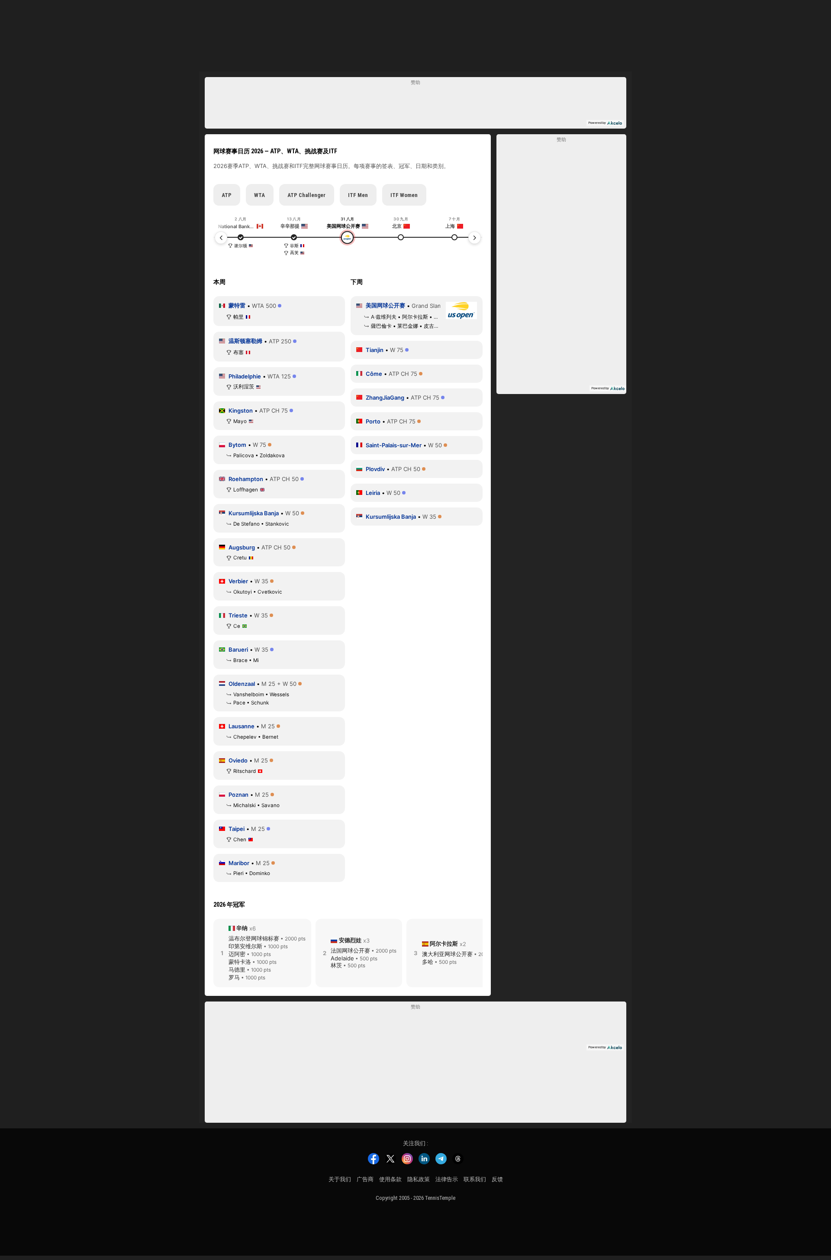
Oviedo (238, 760)
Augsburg (242, 547)
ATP (227, 195)
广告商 (365, 1179)
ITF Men (358, 195)
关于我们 (340, 1179)
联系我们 (475, 1179)
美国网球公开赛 (385, 305)
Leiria (373, 492)
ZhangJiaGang (385, 397)
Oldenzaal (242, 683)
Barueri (238, 649)
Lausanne (241, 726)
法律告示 (446, 1179)
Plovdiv (375, 468)
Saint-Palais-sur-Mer (394, 445)
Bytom (237, 444)
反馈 (497, 1179)
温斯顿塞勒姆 (245, 340)
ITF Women (404, 195)
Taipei (237, 828)
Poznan (238, 794)
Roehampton (246, 478)
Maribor (239, 862)
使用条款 (390, 1179)
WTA (259, 195)
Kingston (241, 410)
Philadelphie (245, 376)
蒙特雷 (237, 305)
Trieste (238, 615)
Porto (373, 421)
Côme (374, 373)
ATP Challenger (306, 195)
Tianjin (374, 349)
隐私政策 (418, 1179)
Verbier (238, 581)
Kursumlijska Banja (254, 513)
